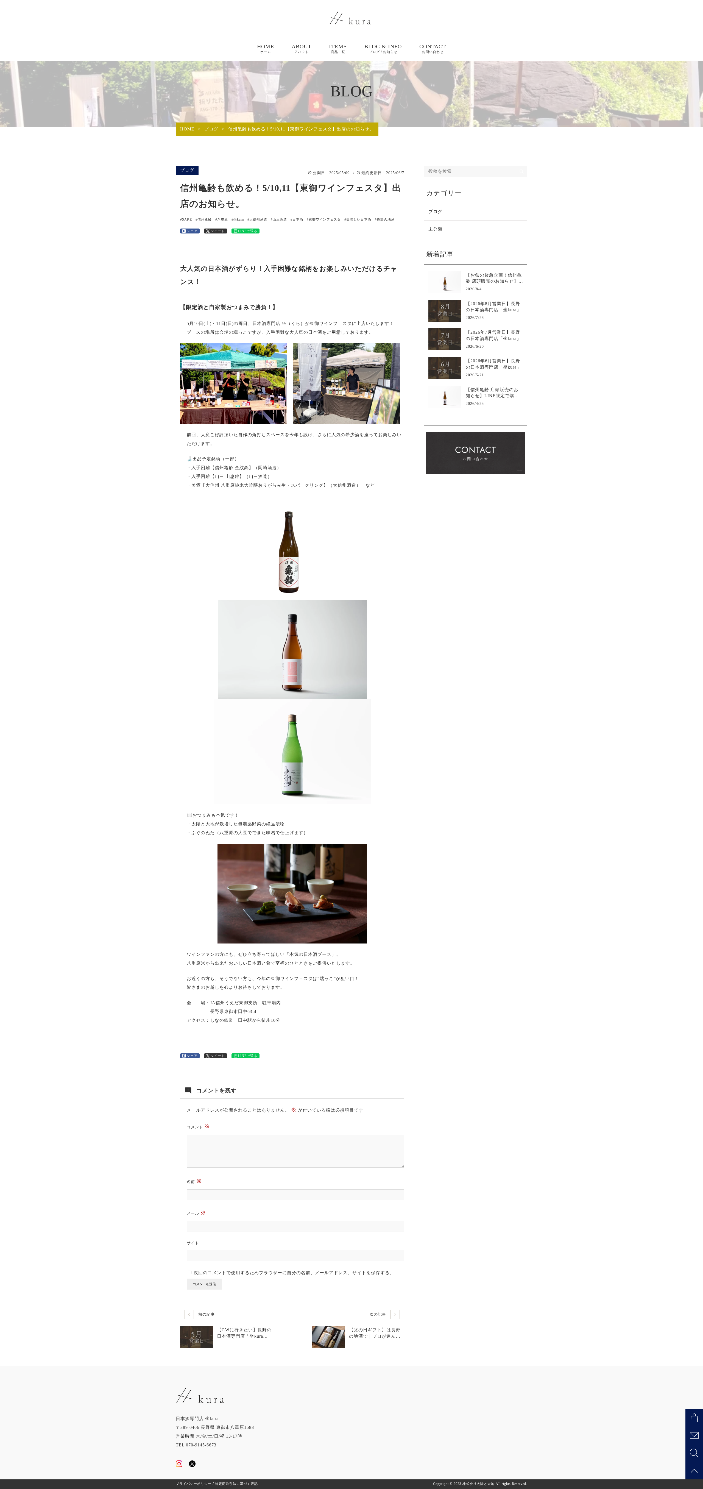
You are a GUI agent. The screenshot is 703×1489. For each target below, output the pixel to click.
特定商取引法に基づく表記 (236, 1483)
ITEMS (338, 48)
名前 (194, 1181)
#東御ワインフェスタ (324, 219)
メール (196, 1213)
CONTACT (432, 48)
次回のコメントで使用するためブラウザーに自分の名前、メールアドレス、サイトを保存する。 (294, 1272)
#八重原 (221, 219)
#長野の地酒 (385, 219)
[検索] (521, 171)
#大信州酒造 (257, 219)
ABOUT (301, 48)
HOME (265, 48)
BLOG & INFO (383, 48)
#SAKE (186, 219)
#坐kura (237, 219)
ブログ (187, 170)
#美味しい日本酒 (357, 219)
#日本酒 (297, 219)
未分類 (435, 229)
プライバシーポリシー (193, 1483)
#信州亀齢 (204, 219)
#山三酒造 (279, 219)
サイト (193, 1243)
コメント (198, 1126)
